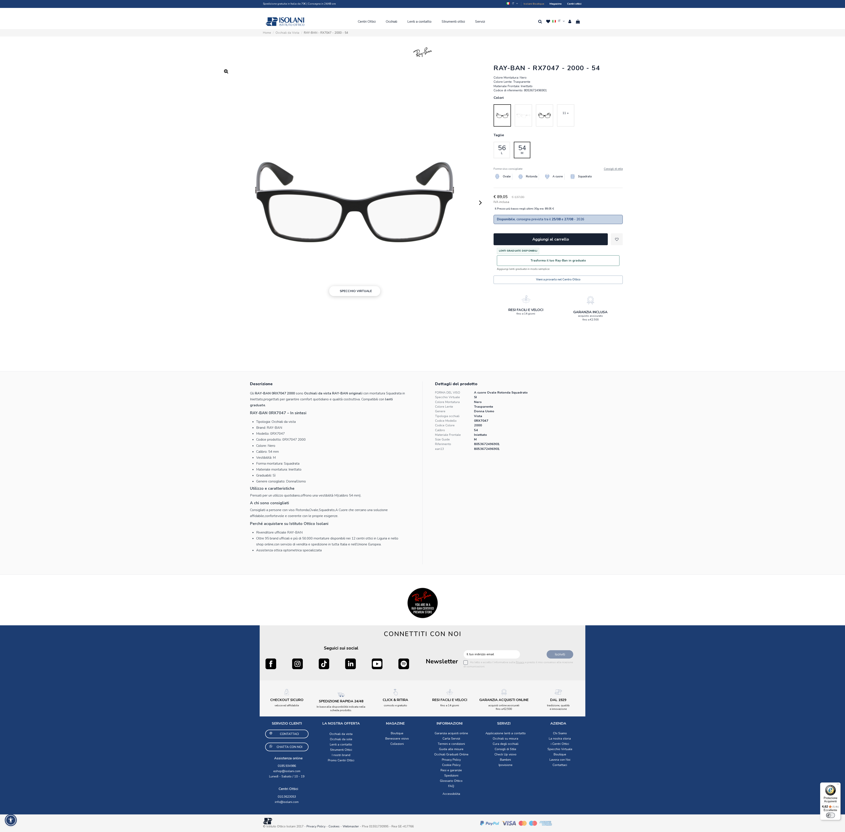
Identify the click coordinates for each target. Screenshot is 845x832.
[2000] (502, 115)
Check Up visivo (505, 754)
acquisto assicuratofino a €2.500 (590, 317)
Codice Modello (446, 421)
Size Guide (442, 439)
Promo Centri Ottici (341, 760)
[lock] (526, 299)
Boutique (397, 733)
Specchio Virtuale (447, 397)
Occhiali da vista (341, 734)
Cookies (334, 826)
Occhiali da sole (341, 739)
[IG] (297, 663)
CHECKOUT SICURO (286, 700)
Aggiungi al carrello (550, 239)
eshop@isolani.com (286, 771)
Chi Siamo (560, 733)
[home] (285, 21)
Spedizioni (451, 775)
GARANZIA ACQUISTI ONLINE (504, 700)
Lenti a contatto (341, 744)
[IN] (350, 663)
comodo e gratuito (395, 705)
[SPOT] (403, 663)
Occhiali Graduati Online (451, 754)
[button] (512, 3)
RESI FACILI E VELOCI (525, 309)
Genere (440, 411)
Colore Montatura (447, 402)
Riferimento (443, 444)
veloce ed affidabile (287, 705)
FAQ (451, 786)
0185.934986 (287, 766)
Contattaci (560, 765)
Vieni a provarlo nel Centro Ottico (558, 280)
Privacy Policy (451, 760)
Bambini (505, 760)
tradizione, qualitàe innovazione (558, 707)
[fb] (270, 663)
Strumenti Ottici (341, 750)
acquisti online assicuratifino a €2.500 (503, 707)
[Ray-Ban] (422, 52)
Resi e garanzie (451, 770)
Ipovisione (506, 765)
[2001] (523, 115)
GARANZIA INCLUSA (590, 312)
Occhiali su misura (505, 738)
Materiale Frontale (448, 435)
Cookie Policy (451, 765)
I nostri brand (341, 755)
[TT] (324, 663)
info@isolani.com (287, 802)
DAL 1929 (558, 700)
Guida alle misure (451, 749)
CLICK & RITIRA (395, 700)
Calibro (440, 430)
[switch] (830, 815)
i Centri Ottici (560, 744)
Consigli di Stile (505, 749)
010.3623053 (287, 797)
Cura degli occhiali (505, 744)
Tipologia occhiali (447, 416)
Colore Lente (444, 407)
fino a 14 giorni (525, 313)
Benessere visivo (397, 738)
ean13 (439, 449)
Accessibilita (451, 794)
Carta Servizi (451, 738)
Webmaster (351, 826)
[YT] (377, 663)
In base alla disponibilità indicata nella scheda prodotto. (341, 708)
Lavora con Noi (559, 760)
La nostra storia (560, 738)
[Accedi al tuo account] (569, 22)
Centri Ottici (288, 788)
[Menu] (838, 785)
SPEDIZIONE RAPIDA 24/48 (341, 701)
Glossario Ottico (451, 781)
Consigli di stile (613, 169)
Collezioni (397, 744)
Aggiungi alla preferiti (617, 239)
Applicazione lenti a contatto (505, 733)
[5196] (544, 115)
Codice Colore (445, 425)
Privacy (520, 662)
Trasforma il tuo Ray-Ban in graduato (558, 260)
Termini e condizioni (451, 744)
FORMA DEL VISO (447, 392)
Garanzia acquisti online (451, 733)
